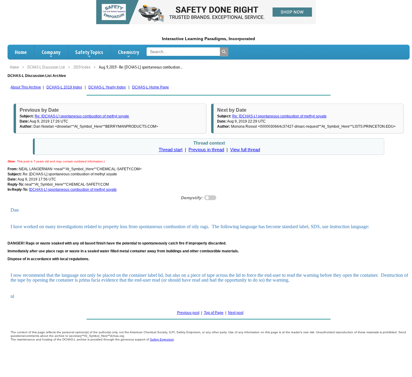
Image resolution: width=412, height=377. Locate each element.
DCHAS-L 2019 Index (64, 87)
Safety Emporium (162, 339)
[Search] (224, 51)
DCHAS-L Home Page (150, 87)
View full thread (245, 149)
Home (21, 52)
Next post (235, 313)
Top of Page (213, 313)
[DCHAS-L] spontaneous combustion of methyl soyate (73, 189)
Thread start (170, 149)
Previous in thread (206, 149)
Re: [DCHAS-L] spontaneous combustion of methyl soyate (82, 116)
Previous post (188, 313)
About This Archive (26, 87)
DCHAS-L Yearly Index (107, 87)
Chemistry (128, 52)
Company (51, 52)
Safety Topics (89, 52)
